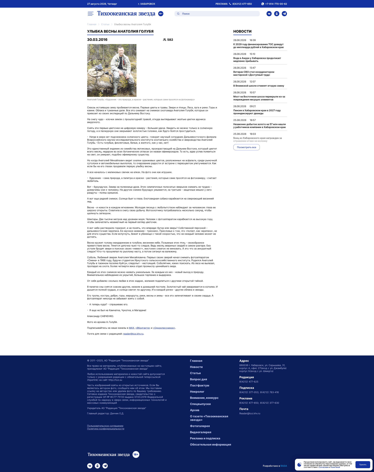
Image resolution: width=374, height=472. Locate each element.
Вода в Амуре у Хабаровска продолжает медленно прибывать (257, 59)
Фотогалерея (200, 426)
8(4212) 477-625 (248, 381)
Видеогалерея (200, 432)
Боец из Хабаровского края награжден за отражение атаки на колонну (257, 139)
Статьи (105, 24)
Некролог (197, 391)
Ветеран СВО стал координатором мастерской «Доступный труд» (253, 73)
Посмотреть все (246, 147)
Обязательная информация (210, 444)
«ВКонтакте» (142, 327)
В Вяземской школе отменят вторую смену (258, 85)
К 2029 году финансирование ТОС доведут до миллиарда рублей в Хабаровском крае (258, 46)
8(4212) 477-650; (249, 402)
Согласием (323, 467)
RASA (284, 465)
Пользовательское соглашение (105, 425)
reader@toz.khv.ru (133, 333)
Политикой (335, 467)
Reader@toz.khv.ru (249, 413)
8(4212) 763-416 (269, 392)
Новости (196, 367)
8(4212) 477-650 (242, 3)
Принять (363, 464)
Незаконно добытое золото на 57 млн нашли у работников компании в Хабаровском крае (259, 126)
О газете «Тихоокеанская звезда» (209, 418)
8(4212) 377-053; (249, 392)
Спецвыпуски (200, 404)
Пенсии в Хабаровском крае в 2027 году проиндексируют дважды (257, 112)
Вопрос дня (198, 379)
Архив (194, 410)
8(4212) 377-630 (269, 402)
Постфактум (199, 385)
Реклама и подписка (205, 438)
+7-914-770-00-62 (276, 3)
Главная (91, 24)
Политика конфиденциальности (105, 428)
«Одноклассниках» (164, 327)
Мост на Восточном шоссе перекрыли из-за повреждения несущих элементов (259, 98)
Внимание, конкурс (204, 398)
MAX (131, 327)
